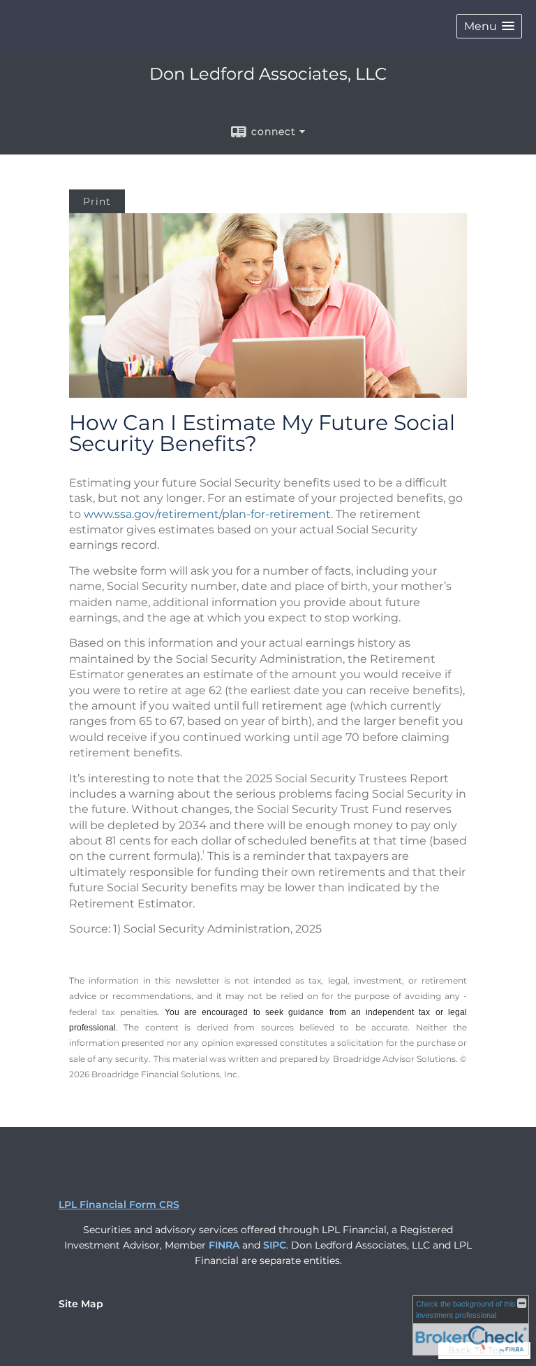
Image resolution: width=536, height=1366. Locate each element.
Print (97, 201)
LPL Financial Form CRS (119, 1204)
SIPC (274, 1245)
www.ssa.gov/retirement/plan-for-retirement (207, 514)
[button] (489, 26)
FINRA (224, 1245)
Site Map (81, 1303)
